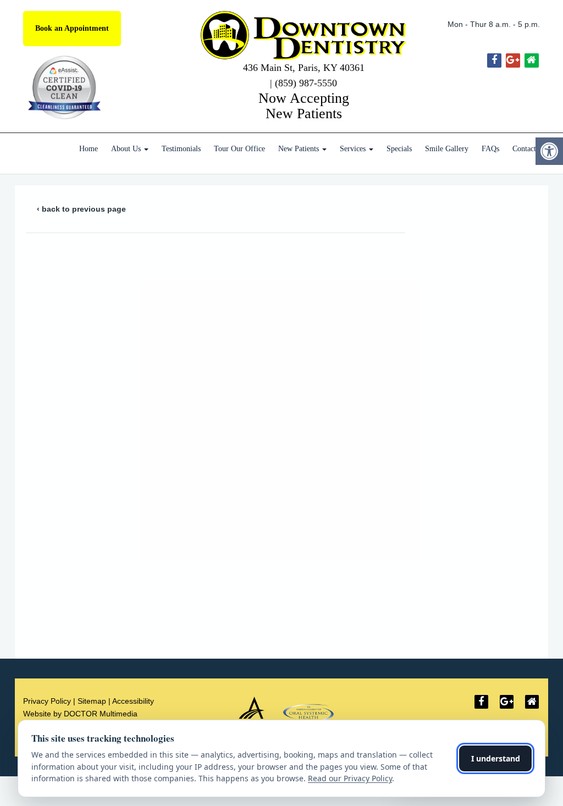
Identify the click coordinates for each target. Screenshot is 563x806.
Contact (524, 149)
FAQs (490, 149)
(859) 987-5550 (306, 83)
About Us (127, 149)
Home (88, 149)
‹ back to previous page (81, 209)
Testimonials (181, 149)
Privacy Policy (47, 701)
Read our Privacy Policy (350, 778)
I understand (495, 758)
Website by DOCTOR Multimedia (80, 713)
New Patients (299, 149)
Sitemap (92, 701)
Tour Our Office (239, 149)
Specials (399, 149)
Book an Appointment (72, 28)
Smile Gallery (446, 149)
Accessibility (133, 701)
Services (354, 149)
